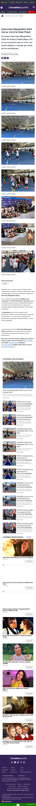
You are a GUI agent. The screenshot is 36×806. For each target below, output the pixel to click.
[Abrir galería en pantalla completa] (33, 64)
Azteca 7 (26, 2)
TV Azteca (12, 2)
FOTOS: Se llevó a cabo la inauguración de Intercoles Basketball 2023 (25, 513)
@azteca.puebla (6, 345)
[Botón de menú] (2, 7)
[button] (18, 805)
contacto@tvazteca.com (24, 778)
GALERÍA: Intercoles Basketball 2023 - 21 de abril (25, 431)
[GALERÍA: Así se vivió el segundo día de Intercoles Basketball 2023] (9, 487)
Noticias (3, 12)
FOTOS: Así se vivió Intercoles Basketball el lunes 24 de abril (24, 404)
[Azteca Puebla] (18, 7)
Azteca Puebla (28, 340)
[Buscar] (33, 7)
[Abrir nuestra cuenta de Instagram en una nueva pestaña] (15, 762)
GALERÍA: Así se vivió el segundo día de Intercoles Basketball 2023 (25, 486)
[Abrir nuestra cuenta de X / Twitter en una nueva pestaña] (12, 762)
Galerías (5, 283)
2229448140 (21, 779)
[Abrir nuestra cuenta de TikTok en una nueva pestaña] (18, 762)
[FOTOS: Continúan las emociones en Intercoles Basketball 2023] (9, 460)
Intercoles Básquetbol (26, 12)
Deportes (32, 2)
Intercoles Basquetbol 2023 (11, 16)
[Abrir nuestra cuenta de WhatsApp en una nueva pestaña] (24, 762)
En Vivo (32, 11)
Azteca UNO (19, 2)
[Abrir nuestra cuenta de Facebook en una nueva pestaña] (21, 762)
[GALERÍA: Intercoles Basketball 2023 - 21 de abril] (9, 433)
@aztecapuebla (13, 342)
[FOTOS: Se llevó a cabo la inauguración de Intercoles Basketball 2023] (9, 515)
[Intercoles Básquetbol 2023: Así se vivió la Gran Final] (18, 375)
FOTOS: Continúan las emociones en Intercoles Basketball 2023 (25, 459)
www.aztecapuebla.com (8, 347)
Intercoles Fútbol (12, 12)
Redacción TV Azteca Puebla (11, 54)
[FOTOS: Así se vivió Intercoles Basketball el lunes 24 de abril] (9, 406)
